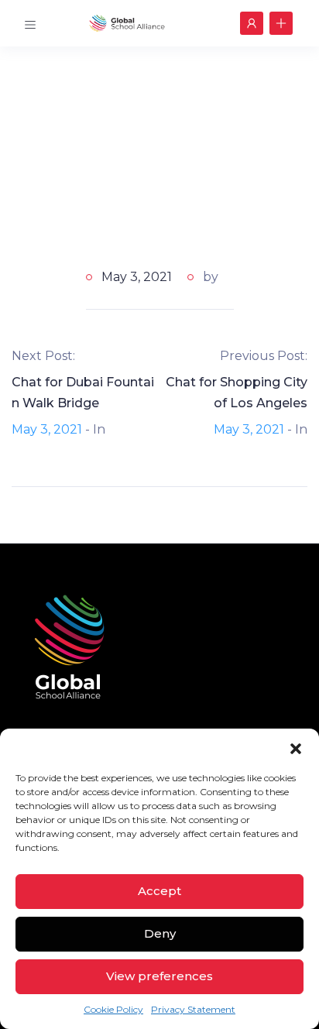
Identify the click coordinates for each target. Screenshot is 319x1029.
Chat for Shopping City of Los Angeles (236, 392)
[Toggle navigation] (30, 22)
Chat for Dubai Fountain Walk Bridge (83, 392)
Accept (159, 890)
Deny (160, 933)
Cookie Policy (113, 1009)
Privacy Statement (193, 1009)
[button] (296, 748)
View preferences (159, 976)
